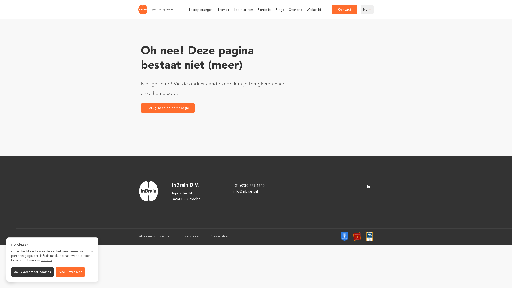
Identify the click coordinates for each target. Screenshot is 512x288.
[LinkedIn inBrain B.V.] (368, 186)
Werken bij (314, 10)
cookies (46, 260)
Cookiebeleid (219, 236)
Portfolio (264, 10)
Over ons (295, 10)
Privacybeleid (190, 236)
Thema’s (223, 10)
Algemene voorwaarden (155, 236)
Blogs (280, 10)
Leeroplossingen (201, 10)
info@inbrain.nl (245, 191)
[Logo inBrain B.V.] (156, 9)
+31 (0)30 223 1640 (249, 185)
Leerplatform (243, 10)
